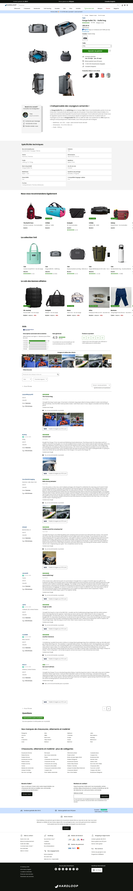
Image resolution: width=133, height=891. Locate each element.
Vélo (64, 8)
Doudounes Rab (94, 757)
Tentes (23, 765)
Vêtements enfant (72, 753)
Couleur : (88, 33)
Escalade (57, 8)
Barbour (46, 741)
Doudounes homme (26, 759)
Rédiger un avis (100, 22)
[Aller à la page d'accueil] (83, 15)
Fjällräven (69, 733)
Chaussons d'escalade (50, 765)
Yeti (83, 18)
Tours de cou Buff (95, 768)
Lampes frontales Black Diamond (76, 768)
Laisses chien (93, 761)
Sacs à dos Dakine (72, 772)
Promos (108, 8)
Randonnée (37, 8)
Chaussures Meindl (72, 770)
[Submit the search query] (118, 5)
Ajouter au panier (95, 51)
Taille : (84, 43)
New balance (93, 735)
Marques (100, 8)
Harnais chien (94, 759)
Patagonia (24, 733)
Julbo (91, 733)
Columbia (69, 735)
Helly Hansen (47, 739)
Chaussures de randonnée (51, 759)
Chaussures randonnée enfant (52, 768)
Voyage (86, 15)
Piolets (46, 757)
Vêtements (17, 8)
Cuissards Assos (94, 753)
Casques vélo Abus (95, 770)
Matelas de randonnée (27, 768)
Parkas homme (25, 761)
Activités (78, 8)
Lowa (22, 741)
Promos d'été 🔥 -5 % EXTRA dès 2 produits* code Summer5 (66, 11)
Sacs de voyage (101, 15)
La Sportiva (24, 739)
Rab (22, 737)
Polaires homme (25, 763)
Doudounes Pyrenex (72, 761)
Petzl (91, 741)
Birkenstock (93, 739)
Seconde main (90, 8)
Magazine (116, 8)
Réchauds (47, 753)
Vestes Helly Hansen (72, 763)
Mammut (69, 741)
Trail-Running (47, 8)
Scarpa (69, 737)
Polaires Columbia (72, 765)
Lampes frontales (26, 770)
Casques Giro (93, 755)
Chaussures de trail (49, 761)
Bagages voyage (93, 15)
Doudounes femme (26, 753)
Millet (45, 735)
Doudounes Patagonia (96, 772)
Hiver (70, 8)
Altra (45, 733)
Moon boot (47, 737)
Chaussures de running (50, 763)
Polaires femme (25, 757)
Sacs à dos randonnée (50, 755)
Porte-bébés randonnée (50, 772)
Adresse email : (78, 793)
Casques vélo (48, 770)
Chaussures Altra (94, 765)
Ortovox (23, 735)
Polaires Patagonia (72, 759)
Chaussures (27, 8)
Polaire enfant (71, 755)
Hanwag (92, 737)
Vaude (69, 739)
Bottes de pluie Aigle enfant (74, 757)
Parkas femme (25, 755)
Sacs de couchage (26, 772)
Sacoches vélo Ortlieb (96, 763)
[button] (38, 28)
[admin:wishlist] (110, 51)
